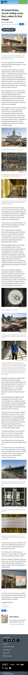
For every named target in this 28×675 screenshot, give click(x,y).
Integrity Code (6, 653)
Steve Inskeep (9, 22)
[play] (2, 673)
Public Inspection (6, 649)
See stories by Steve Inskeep (17, 624)
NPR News (5, 606)
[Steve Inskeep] (4, 619)
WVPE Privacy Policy (7, 656)
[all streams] (26, 673)
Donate (23, 2)
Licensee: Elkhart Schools (8, 646)
